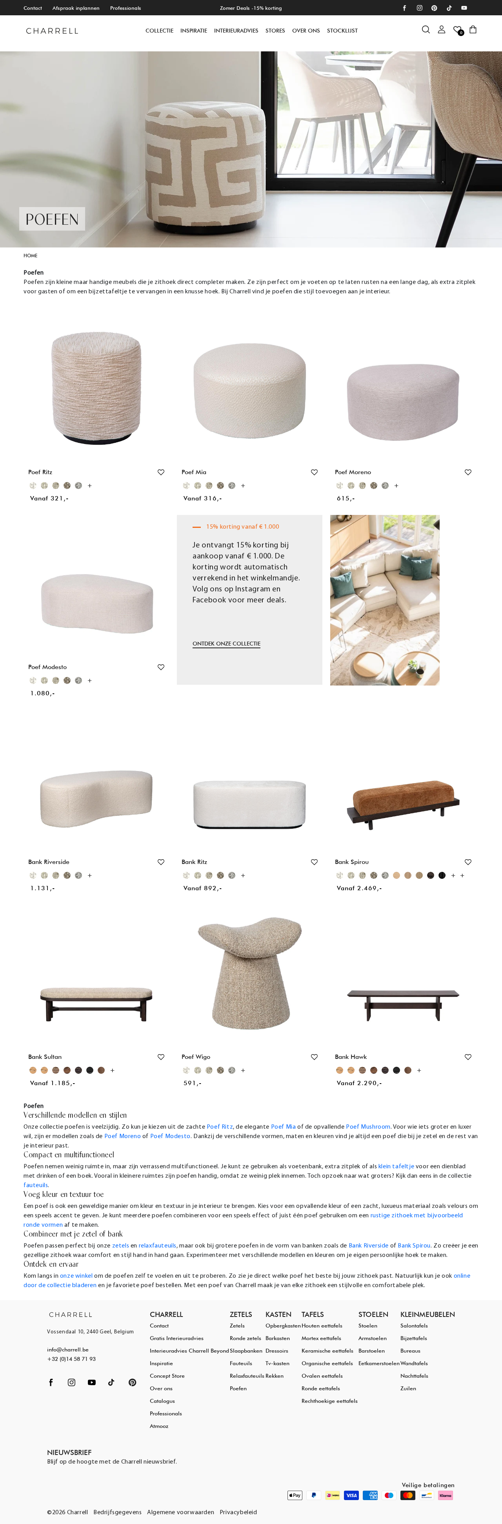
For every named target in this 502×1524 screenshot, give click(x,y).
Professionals (125, 8)
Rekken (275, 1376)
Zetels (237, 1325)
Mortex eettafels (321, 1338)
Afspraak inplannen (76, 8)
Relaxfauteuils (247, 1376)
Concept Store (167, 1376)
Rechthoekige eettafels (330, 1401)
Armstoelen (372, 1338)
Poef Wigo (196, 1056)
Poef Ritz (40, 472)
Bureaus (410, 1351)
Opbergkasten (283, 1325)
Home (30, 255)
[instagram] (419, 8)
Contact (33, 8)
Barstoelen (371, 1351)
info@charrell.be (68, 1349)
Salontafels (414, 1325)
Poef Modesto (47, 667)
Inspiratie (161, 1363)
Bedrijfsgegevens (117, 1512)
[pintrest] (434, 8)
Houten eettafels (322, 1325)
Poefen (238, 1388)
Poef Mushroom (368, 1127)
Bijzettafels (413, 1338)
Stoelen (367, 1325)
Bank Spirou (352, 862)
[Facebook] (404, 8)
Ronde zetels (245, 1338)
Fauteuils (241, 1363)
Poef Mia (194, 472)
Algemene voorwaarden (180, 1512)
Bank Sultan (45, 1056)
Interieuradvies (236, 30)
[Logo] (52, 30)
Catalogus (162, 1401)
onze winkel (76, 1276)
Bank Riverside (48, 862)
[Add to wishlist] (161, 472)
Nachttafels (414, 1376)
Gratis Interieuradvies (177, 1338)
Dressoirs (277, 1351)
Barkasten (278, 1338)
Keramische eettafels (327, 1351)
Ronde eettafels (321, 1388)
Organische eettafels (327, 1363)
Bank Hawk (351, 1056)
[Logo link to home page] (70, 1314)
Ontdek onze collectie (226, 643)
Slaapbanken (246, 1351)
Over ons (306, 30)
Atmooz (159, 1426)
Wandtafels (414, 1363)
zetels (120, 1246)
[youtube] (464, 8)
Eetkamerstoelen (379, 1363)
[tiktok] (449, 8)
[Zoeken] (430, 33)
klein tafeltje (396, 1167)
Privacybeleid (238, 1512)
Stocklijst (342, 30)
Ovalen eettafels (322, 1376)
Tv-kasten (277, 1363)
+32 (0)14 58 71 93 (71, 1359)
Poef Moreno (353, 472)
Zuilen (408, 1388)
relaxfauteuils (157, 1246)
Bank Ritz (194, 862)
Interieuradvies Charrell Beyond (189, 1351)
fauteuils (36, 1185)
